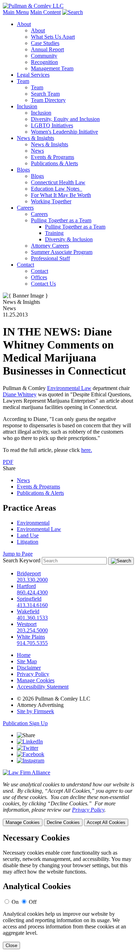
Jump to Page (18, 554)
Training (54, 233)
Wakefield (28, 611)
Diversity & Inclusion (69, 239)
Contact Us (43, 284)
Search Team (45, 94)
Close (11, 945)
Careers (25, 208)
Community (44, 56)
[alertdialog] (68, 891)
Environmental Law (69, 388)
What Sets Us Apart (53, 37)
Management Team (52, 68)
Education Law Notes (56, 189)
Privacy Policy (33, 674)
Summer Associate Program (61, 252)
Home (24, 655)
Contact (25, 265)
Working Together (51, 201)
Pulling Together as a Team (61, 220)
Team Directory (48, 100)
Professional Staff (50, 258)
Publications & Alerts (54, 163)
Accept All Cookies (106, 822)
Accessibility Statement (42, 687)
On (15, 902)
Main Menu (16, 12)
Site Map (27, 661)
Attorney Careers (50, 246)
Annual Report (47, 49)
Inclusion (27, 106)
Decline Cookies (63, 822)
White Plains (31, 637)
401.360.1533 (32, 618)
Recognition (44, 62)
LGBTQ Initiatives (52, 125)
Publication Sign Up (25, 723)
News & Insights (35, 138)
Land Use (28, 535)
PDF (8, 462)
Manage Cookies (35, 680)
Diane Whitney (20, 394)
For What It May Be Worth (61, 195)
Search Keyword (21, 560)
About (24, 24)
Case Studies (45, 43)
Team (23, 81)
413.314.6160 (32, 605)
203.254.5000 (32, 630)
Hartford (26, 586)
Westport (27, 624)
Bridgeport (29, 573)
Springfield (29, 599)
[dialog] (68, 803)
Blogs (23, 170)
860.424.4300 (32, 592)
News (37, 151)
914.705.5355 (32, 643)
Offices (39, 277)
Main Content (45, 12)
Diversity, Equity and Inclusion (65, 119)
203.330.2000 (32, 580)
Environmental (33, 523)
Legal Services (33, 75)
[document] (68, 891)
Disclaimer (29, 668)
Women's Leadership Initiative (64, 132)
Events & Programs (52, 157)
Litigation (27, 542)
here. (86, 450)
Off (33, 902)
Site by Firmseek (35, 711)
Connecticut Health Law (58, 182)
